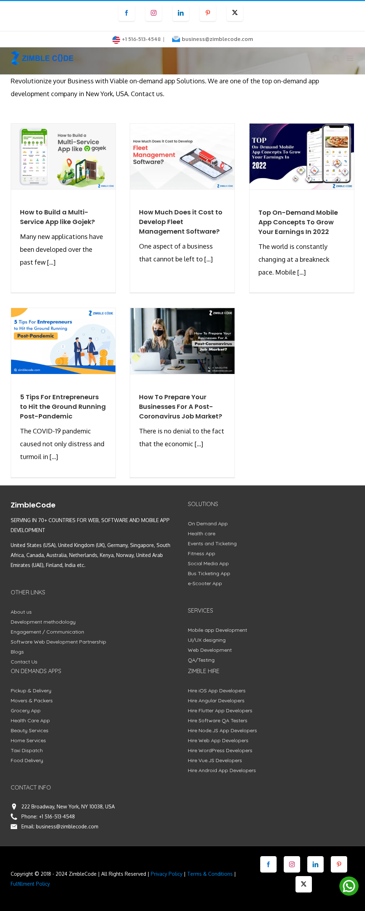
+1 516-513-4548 (57, 816)
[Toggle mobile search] (336, 58)
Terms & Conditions (210, 874)
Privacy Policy (166, 874)
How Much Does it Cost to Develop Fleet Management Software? (180, 222)
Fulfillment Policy (30, 884)
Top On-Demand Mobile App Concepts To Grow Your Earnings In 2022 (298, 222)
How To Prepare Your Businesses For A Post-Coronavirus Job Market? (180, 406)
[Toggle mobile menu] (350, 58)
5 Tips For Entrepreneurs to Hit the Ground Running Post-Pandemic (63, 406)
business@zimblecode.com (217, 39)
